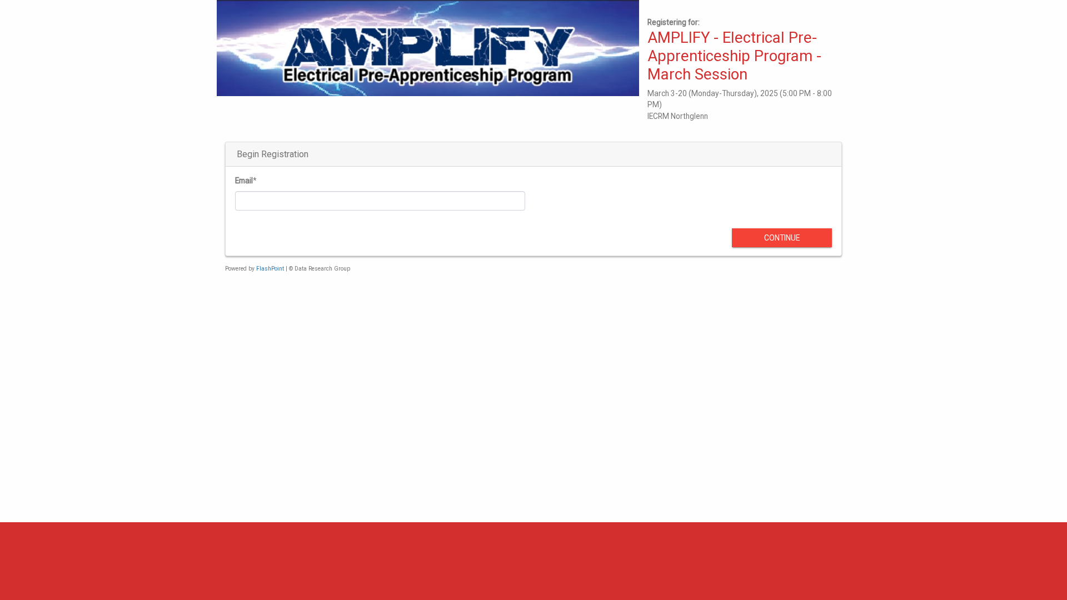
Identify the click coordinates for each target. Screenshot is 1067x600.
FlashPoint (270, 268)
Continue (782, 237)
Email (244, 180)
